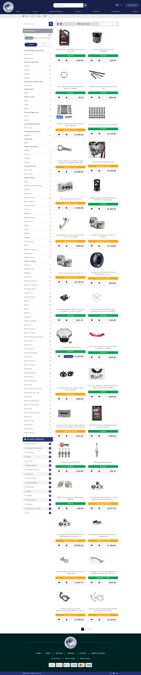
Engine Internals (38, 444)
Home (18, 11)
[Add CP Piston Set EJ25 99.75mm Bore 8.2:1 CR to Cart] (66, 282)
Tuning (77, 11)
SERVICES (71, 653)
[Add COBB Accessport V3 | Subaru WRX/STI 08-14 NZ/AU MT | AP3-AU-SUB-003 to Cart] (99, 209)
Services (96, 11)
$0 (29, 38)
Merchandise (37, 487)
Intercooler (38, 461)
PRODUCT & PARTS (98, 653)
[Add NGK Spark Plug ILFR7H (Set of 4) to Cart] (66, 471)
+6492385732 (133, 5)
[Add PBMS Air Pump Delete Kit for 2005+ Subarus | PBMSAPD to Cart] (66, 508)
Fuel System (38, 452)
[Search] (85, 5)
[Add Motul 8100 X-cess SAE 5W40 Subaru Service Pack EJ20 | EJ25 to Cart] (66, 61)
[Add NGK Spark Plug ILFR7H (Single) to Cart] (99, 471)
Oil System (38, 504)
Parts (34, 11)
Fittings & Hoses (37, 500)
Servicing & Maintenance (38, 448)
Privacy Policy (55, 658)
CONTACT (82, 653)
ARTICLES (59, 653)
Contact (135, 11)
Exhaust (38, 457)
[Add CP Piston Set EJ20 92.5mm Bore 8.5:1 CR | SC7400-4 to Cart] (99, 246)
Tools (37, 513)
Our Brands (116, 11)
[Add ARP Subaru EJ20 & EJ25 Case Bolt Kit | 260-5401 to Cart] (99, 134)
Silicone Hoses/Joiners (38, 509)
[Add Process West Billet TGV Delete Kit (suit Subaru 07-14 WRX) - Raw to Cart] (66, 583)
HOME (38, 653)
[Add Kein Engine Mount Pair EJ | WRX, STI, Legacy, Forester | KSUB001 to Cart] (66, 399)
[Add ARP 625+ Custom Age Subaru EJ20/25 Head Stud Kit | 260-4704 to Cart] (66, 135)
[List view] (60, 23)
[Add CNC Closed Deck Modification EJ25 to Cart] (99, 171)
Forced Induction (38, 478)
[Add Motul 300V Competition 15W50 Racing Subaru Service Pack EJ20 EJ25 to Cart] (99, 436)
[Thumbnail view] (58, 23)
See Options (68, 356)
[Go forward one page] (91, 629)
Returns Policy (70, 658)
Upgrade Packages (56, 11)
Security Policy (85, 658)
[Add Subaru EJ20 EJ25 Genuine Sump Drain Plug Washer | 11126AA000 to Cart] (66, 98)
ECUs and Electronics (38, 470)
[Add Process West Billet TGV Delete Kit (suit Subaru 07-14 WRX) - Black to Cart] (99, 546)
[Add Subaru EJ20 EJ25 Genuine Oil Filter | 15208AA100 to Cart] (99, 61)
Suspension (38, 474)
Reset (45, 45)
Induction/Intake (38, 465)
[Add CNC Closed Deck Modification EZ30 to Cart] (66, 208)
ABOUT (48, 653)
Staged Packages (38, 483)
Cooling (38, 491)
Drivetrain (38, 496)
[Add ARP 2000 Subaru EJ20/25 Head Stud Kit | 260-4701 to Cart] (99, 98)
